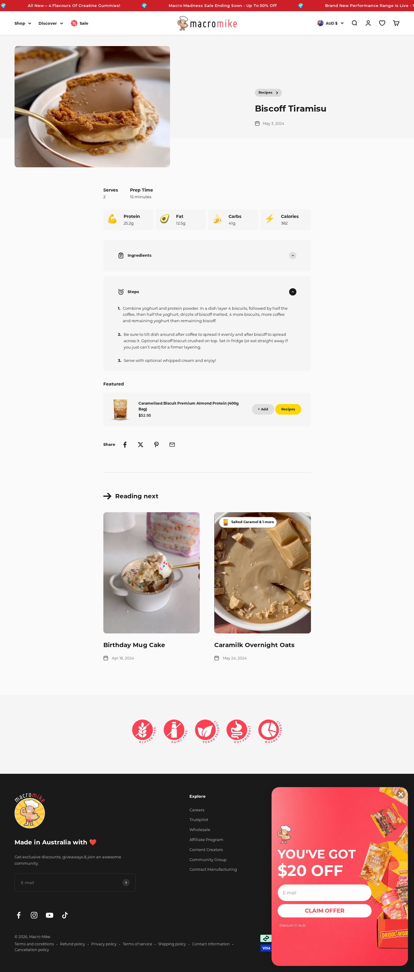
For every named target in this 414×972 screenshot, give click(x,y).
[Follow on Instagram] (34, 915)
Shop (20, 23)
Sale (84, 23)
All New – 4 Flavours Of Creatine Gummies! (54, 5)
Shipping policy (172, 944)
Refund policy (72, 944)
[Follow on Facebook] (19, 915)
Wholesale (199, 829)
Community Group (208, 859)
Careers (196, 809)
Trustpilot (198, 819)
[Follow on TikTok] (65, 915)
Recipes (265, 92)
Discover (47, 23)
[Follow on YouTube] (49, 915)
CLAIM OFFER (324, 910)
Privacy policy (104, 944)
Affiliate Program (206, 839)
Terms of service (137, 944)
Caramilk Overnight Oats (254, 645)
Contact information (211, 944)
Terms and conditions (34, 944)
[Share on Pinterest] (156, 445)
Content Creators (206, 849)
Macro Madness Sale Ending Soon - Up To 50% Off (203, 5)
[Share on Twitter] (141, 445)
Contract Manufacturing (213, 869)
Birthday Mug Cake (134, 645)
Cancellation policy (32, 949)
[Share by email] (172, 445)
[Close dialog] (401, 794)
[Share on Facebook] (125, 445)
